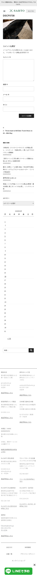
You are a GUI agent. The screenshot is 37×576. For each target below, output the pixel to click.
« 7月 (9, 338)
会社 (7, 547)
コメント (7, 57)
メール (6, 94)
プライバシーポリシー (27, 554)
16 (5, 276)
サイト (5, 105)
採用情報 (28, 547)
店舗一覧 (9, 554)
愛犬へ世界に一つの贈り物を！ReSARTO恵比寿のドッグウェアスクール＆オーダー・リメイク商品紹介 (18, 169)
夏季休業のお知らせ (9, 178)
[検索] (31, 350)
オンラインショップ (18, 561)
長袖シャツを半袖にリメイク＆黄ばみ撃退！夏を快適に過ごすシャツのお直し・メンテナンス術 (18, 186)
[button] (4, 11)
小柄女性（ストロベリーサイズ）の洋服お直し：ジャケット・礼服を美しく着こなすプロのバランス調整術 (18, 150)
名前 (5, 84)
